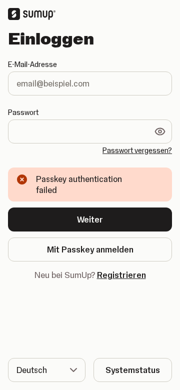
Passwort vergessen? (137, 150)
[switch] (160, 131)
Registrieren (121, 275)
